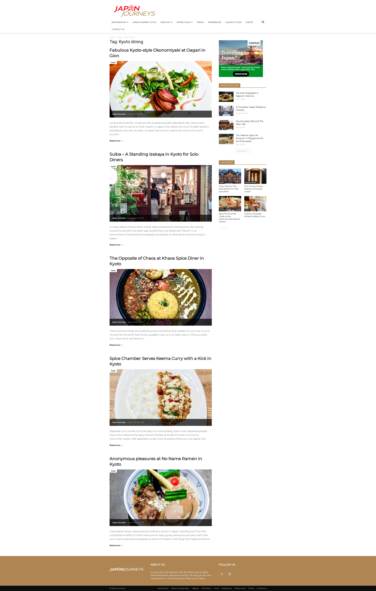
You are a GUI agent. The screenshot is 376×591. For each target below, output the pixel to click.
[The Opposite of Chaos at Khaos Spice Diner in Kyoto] (161, 297)
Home (112, 37)
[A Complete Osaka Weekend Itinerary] (226, 111)
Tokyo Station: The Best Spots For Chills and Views (228, 189)
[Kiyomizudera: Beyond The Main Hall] (226, 125)
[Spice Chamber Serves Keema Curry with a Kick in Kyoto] (161, 397)
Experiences (214, 22)
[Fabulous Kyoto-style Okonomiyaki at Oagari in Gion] (161, 89)
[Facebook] (222, 574)
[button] (262, 22)
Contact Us (118, 29)
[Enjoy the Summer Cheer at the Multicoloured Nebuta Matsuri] (230, 203)
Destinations (119, 22)
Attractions (183, 22)
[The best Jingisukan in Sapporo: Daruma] (226, 97)
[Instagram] (230, 574)
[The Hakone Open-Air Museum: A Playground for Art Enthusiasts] (226, 139)
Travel (200, 22)
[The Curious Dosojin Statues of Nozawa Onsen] (255, 176)
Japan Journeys (119, 114)
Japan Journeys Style (144, 22)
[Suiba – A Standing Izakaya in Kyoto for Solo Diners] (161, 193)
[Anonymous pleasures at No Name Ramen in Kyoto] (161, 497)
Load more (241, 151)
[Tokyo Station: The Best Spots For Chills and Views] (230, 176)
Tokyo (222, 182)
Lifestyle (165, 22)
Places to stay (234, 22)
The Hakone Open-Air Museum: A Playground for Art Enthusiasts (249, 138)
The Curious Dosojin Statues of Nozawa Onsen (253, 189)
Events (249, 22)
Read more (115, 141)
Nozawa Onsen (250, 182)
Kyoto (113, 62)
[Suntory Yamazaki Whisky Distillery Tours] (255, 203)
